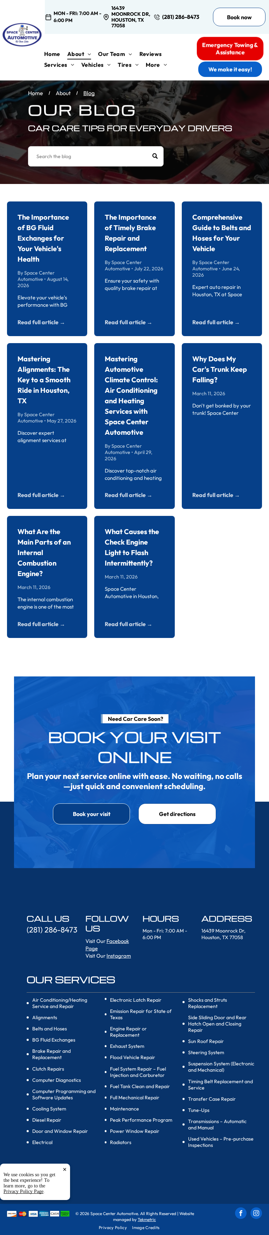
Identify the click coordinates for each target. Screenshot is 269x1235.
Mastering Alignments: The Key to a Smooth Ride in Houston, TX (44, 379)
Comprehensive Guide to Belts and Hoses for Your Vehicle (221, 233)
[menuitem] (55, 54)
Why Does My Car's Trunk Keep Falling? (219, 369)
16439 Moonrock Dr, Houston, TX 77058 (130, 17)
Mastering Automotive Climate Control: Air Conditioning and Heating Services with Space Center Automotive (131, 395)
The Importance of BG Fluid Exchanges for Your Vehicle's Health (43, 238)
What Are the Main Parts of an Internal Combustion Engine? (44, 552)
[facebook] (241, 1214)
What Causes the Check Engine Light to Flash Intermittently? (132, 547)
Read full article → (41, 322)
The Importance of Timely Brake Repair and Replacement (130, 233)
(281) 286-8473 (180, 16)
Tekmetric (147, 1219)
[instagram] (256, 1214)
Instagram (118, 955)
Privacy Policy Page (23, 1191)
